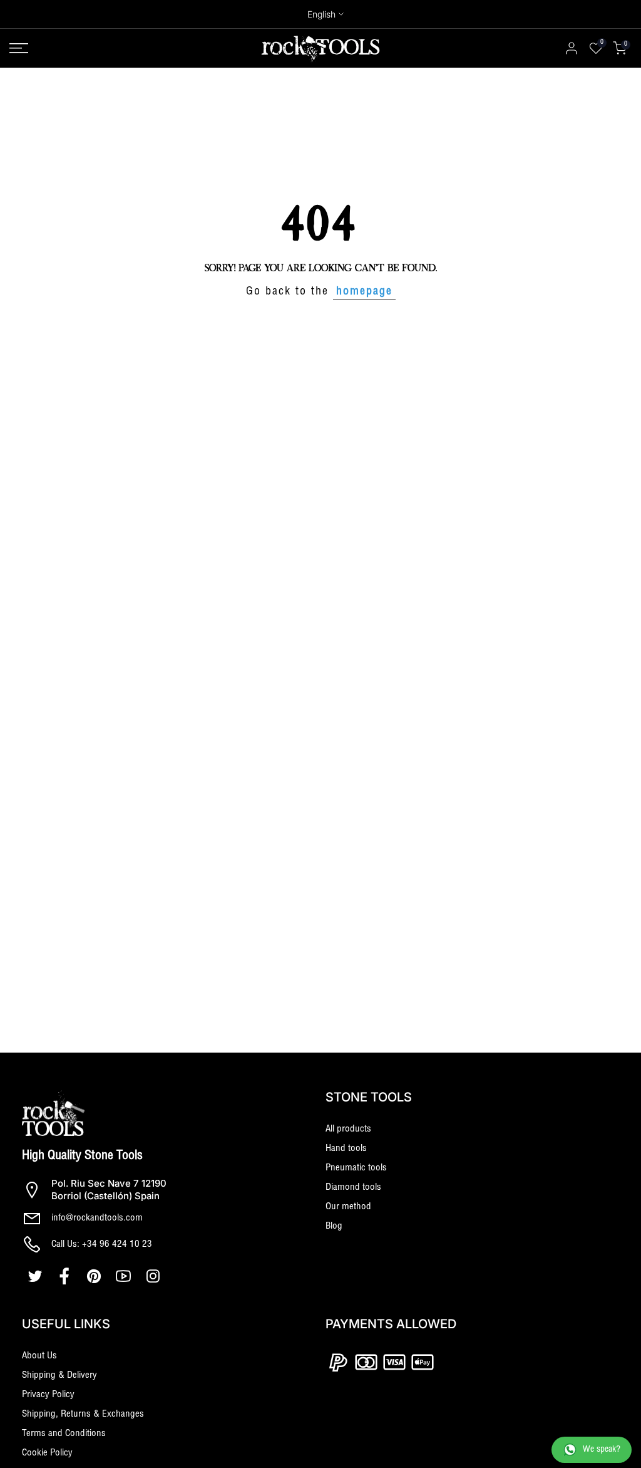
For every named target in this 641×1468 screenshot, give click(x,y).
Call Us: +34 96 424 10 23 (101, 1244)
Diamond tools (353, 1187)
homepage (364, 292)
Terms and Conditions (64, 1434)
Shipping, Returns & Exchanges (83, 1414)
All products (348, 1129)
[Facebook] (66, 1276)
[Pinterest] (95, 1276)
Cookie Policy (47, 1453)
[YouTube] (125, 1276)
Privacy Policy (48, 1395)
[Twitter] (36, 1276)
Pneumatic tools (356, 1168)
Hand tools (346, 1148)
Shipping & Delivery (59, 1375)
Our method (348, 1207)
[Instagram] (154, 1276)
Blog (334, 1226)
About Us (39, 1356)
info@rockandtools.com (97, 1218)
